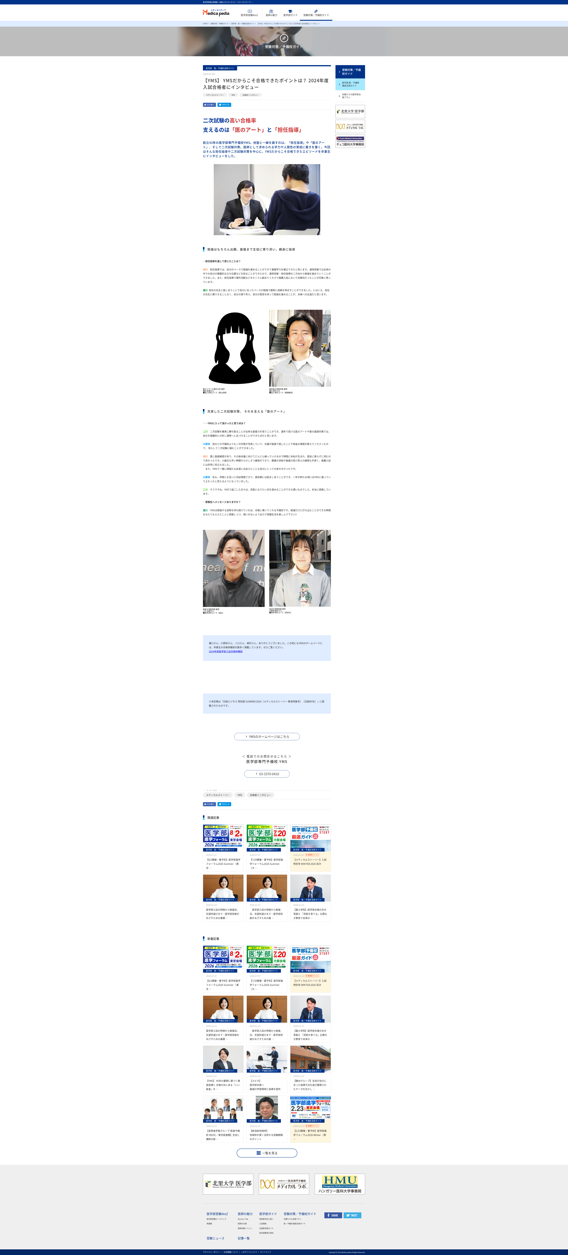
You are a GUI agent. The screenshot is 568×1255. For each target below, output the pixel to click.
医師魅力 (271, 15)
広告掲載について (231, 1252)
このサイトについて (249, 1252)
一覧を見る (270, 1153)
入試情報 (262, 1224)
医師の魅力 (245, 1213)
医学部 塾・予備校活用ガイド (242, 23)
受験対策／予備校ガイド (219, 23)
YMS (233, 95)
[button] (267, 736)
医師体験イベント (245, 1228)
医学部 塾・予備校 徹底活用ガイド (350, 84)
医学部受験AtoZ (249, 15)
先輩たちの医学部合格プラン (351, 95)
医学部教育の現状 (266, 1233)
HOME (205, 23)
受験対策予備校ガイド (316, 15)
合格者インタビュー (251, 95)
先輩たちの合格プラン (292, 1219)
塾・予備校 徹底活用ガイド (294, 1224)
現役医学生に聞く (266, 1219)
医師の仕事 (242, 1224)
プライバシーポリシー (212, 1252)
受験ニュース (215, 1238)
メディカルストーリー (215, 95)
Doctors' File (243, 1219)
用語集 (209, 1224)
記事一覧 (244, 1238)
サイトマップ (265, 1252)
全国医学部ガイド (266, 1228)
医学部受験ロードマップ (216, 1219)
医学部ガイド (290, 15)
